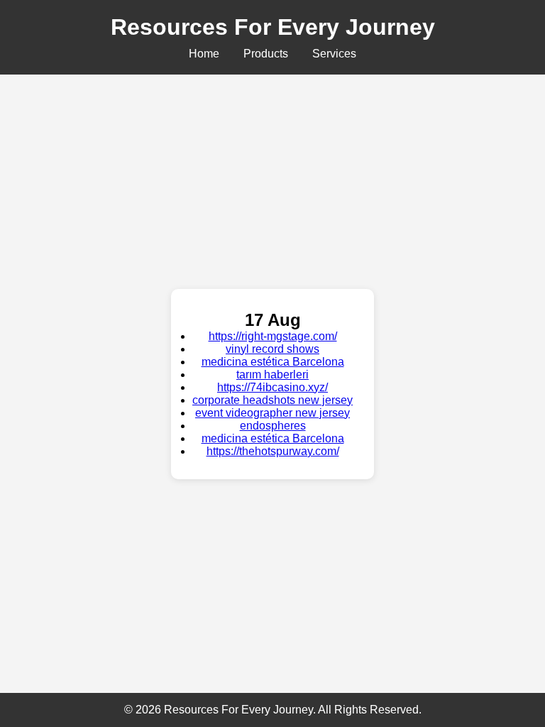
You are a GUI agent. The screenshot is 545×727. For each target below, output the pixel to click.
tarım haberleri (272, 374)
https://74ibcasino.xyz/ (272, 387)
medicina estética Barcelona (273, 362)
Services (334, 54)
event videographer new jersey (272, 413)
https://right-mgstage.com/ (273, 336)
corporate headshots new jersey (272, 400)
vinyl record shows (272, 349)
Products (265, 54)
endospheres (273, 426)
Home (204, 54)
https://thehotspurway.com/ (273, 451)
